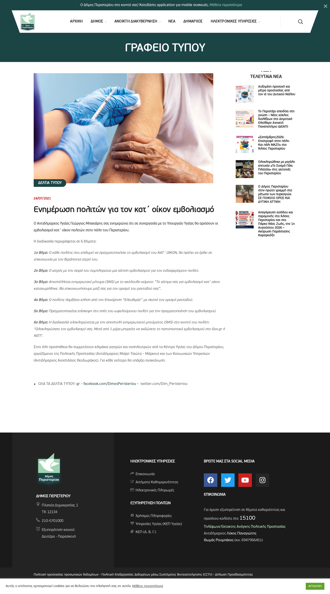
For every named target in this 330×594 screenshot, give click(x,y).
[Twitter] (228, 480)
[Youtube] (245, 480)
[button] (300, 21)
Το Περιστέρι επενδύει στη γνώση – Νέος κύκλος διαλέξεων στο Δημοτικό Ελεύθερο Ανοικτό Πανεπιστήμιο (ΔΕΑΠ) (276, 119)
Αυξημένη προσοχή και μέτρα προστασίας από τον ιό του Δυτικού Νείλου (276, 90)
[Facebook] (210, 480)
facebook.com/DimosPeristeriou (110, 384)
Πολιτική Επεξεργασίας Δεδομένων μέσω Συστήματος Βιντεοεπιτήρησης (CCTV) (157, 574)
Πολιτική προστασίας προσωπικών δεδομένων (66, 574)
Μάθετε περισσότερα (226, 5)
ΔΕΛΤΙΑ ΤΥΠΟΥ (50, 183)
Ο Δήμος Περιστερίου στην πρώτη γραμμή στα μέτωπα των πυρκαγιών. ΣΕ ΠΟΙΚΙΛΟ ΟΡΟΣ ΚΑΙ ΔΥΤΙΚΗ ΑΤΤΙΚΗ (275, 194)
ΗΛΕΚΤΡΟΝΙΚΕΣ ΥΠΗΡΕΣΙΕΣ (152, 461)
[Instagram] (262, 480)
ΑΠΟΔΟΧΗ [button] (315, 586)
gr (78, 384)
